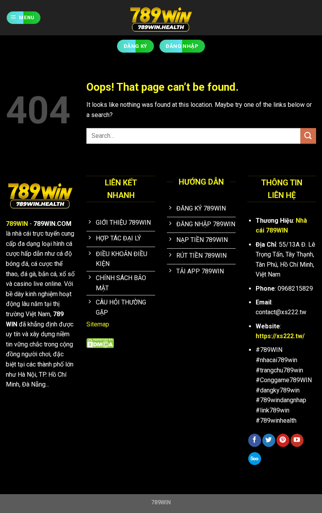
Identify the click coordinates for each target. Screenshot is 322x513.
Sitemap (97, 324)
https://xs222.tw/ (280, 336)
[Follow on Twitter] (268, 440)
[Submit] (308, 135)
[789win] (161, 17)
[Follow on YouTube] (297, 440)
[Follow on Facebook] (254, 440)
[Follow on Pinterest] (282, 440)
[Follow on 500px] (254, 458)
